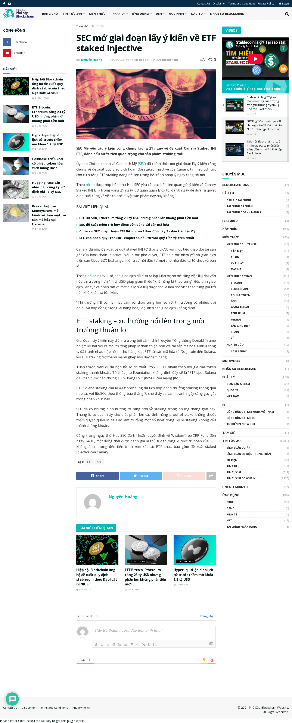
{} (149, 644)
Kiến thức (97, 14)
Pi (223, 405)
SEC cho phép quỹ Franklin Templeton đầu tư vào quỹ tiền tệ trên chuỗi (136, 238)
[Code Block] (138, 644)
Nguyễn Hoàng (91, 60)
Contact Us (203, 3)
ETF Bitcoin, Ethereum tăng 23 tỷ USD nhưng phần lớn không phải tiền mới (138, 218)
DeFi (159, 14)
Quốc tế (232, 390)
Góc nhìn (176, 14)
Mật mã (236, 269)
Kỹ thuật (237, 263)
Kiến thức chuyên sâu (242, 244)
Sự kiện (232, 460)
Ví (232, 338)
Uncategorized (235, 487)
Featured (230, 221)
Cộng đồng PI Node (241, 418)
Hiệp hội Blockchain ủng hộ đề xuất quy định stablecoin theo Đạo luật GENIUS (96, 576)
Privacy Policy (266, 3)
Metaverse (231, 361)
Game (230, 508)
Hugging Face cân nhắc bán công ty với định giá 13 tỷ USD (48, 187)
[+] (155, 644)
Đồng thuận (240, 307)
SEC (142, 163)
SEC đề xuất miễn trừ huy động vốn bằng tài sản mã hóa (124, 224)
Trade (235, 332)
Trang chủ (49, 14)
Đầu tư (197, 14)
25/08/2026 (84, 589)
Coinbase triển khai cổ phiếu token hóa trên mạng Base (47, 163)
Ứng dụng (140, 14)
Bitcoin (236, 283)
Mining (236, 319)
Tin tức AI (234, 472)
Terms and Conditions (241, 3)
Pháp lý (118, 14)
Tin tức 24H (72, 14)
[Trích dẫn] (132, 644)
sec (99, 462)
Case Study (239, 351)
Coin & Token (240, 295)
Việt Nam (233, 396)
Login (285, 3)
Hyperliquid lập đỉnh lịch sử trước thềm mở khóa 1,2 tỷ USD (193, 574)
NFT (229, 520)
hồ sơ (90, 184)
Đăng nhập (207, 616)
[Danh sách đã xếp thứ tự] (120, 644)
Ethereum (238, 313)
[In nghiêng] (102, 644)
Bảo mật (237, 251)
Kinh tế (232, 514)
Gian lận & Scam (238, 384)
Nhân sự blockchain (227, 14)
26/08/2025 (117, 60)
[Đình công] (114, 644)
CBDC (230, 502)
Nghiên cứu (235, 344)
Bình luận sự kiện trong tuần (249, 454)
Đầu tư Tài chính (239, 200)
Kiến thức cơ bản (239, 276)
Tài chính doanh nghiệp (244, 212)
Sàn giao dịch (241, 326)
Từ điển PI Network (241, 424)
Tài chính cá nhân (240, 206)
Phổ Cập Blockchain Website (268, 707)
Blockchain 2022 (235, 185)
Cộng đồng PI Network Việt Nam (250, 412)
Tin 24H (232, 466)
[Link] (144, 644)
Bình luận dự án (239, 448)
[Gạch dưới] (108, 644)
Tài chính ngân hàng (242, 527)
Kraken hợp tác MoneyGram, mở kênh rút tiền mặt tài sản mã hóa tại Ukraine (49, 215)
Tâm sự (228, 433)
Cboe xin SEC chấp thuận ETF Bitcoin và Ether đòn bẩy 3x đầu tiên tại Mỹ (137, 231)
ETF (89, 462)
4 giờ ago (40, 125)
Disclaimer (219, 3)
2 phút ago (41, 97)
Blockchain (239, 289)
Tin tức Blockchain (164, 60)
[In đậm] (96, 644)
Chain (235, 257)
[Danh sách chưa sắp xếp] (126, 644)
